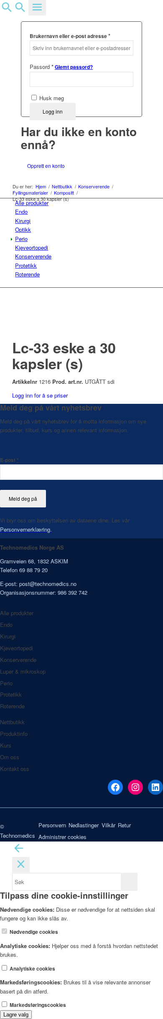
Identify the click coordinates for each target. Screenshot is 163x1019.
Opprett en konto (46, 165)
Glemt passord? (74, 67)
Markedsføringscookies (37, 1005)
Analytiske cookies (31, 968)
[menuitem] (83, 202)
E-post (9, 460)
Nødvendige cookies (33, 931)
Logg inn (53, 111)
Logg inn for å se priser (40, 395)
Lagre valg (15, 1014)
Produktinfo (14, 734)
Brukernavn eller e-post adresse (70, 36)
